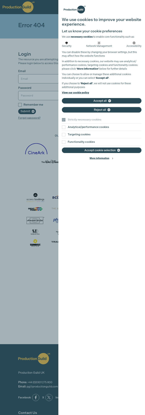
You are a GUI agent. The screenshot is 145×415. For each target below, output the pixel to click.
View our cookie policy (75, 92)
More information (99, 158)
